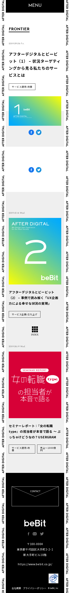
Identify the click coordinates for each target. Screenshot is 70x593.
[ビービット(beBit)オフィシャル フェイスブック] (28, 533)
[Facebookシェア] (31, 133)
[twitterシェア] (38, 133)
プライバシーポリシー (34, 588)
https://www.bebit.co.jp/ (35, 564)
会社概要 (16, 588)
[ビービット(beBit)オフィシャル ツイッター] (42, 533)
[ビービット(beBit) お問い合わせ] (35, 533)
